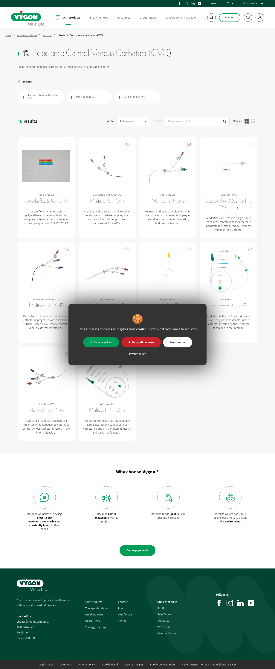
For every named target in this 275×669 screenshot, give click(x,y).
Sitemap (66, 664)
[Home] (27, 18)
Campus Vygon (166, 633)
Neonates (163, 620)
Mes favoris (125, 614)
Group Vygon (148, 17)
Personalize (178, 342)
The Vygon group (96, 627)
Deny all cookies (143, 342)
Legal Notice (46, 664)
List (253, 121)
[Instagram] (186, 3)
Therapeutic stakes (97, 608)
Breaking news (99, 17)
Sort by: (110, 121)
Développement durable (180, 17)
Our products (71, 17)
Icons (247, 121)
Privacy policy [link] (137, 353)
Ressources (92, 621)
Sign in (122, 621)
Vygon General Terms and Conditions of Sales (209, 664)
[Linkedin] (193, 3)
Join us (214, 3)
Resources (123, 17)
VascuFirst (163, 627)
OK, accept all (103, 342)
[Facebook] (179, 3)
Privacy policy (86, 664)
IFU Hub (162, 608)
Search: (158, 121)
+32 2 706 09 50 (26, 638)
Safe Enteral (164, 614)
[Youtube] (199, 3)
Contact (123, 602)
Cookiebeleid (110, 664)
